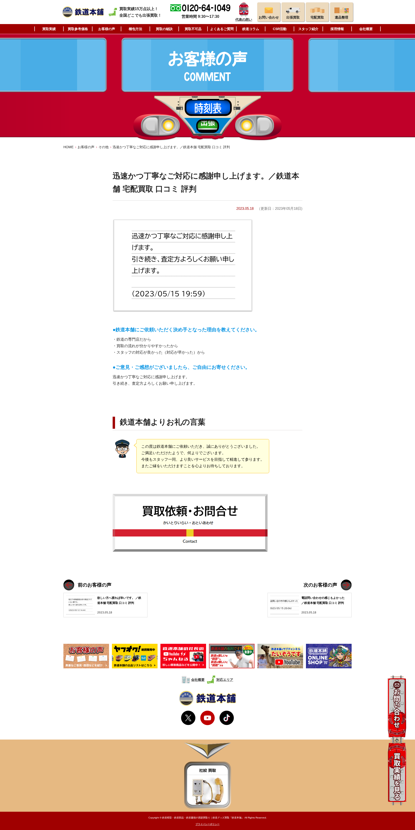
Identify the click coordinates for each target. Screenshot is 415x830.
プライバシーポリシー (207, 824)
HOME (68, 147)
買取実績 (49, 29)
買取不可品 (193, 29)
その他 (103, 147)
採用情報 (337, 29)
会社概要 (366, 29)
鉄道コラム (250, 29)
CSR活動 (280, 29)
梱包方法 (135, 29)
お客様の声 (106, 29)
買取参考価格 (78, 29)
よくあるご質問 (222, 29)
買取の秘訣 (164, 29)
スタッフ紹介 (308, 29)
